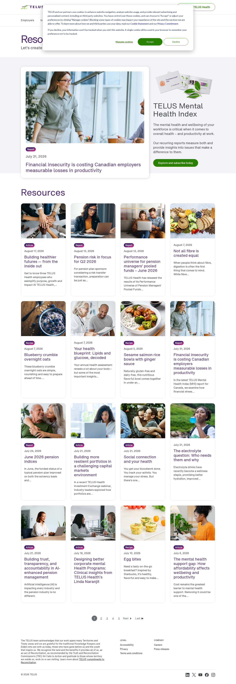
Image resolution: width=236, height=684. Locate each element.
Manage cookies (124, 41)
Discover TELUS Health (196, 7)
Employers (27, 20)
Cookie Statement (139, 23)
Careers (158, 645)
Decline (176, 41)
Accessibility (127, 645)
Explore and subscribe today (175, 163)
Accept (150, 41)
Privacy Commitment (167, 23)
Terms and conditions (131, 653)
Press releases (161, 649)
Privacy (124, 649)
